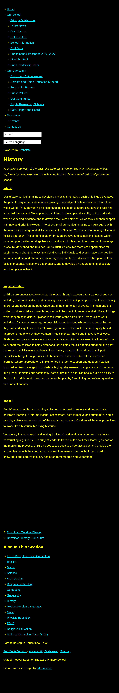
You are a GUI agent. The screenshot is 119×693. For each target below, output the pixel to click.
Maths (11, 567)
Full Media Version (15, 651)
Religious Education (19, 628)
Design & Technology (20, 584)
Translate (25, 150)
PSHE (10, 623)
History (11, 600)
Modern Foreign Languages (24, 606)
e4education (44, 668)
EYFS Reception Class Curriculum (28, 556)
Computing (14, 589)
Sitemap (65, 651)
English (11, 561)
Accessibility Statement (43, 651)
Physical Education (19, 617)
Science (12, 573)
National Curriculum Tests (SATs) (27, 634)
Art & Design (15, 578)
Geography (14, 595)
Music (10, 612)
